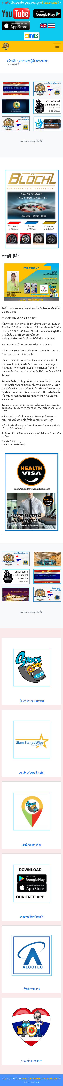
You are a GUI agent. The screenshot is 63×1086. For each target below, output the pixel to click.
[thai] (51, 25)
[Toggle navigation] (57, 46)
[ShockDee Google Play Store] (47, 13)
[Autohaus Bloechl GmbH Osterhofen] (31, 208)
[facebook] (31, 36)
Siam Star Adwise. (31, 1078)
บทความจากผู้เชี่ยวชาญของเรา (33, 60)
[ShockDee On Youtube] (16, 13)
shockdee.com (49, 1078)
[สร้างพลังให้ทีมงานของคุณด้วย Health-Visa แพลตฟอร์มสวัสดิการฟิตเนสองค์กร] (31, 491)
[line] (36, 36)
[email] (27, 36)
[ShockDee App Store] (16, 25)
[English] (43, 25)
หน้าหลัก (11, 60)
